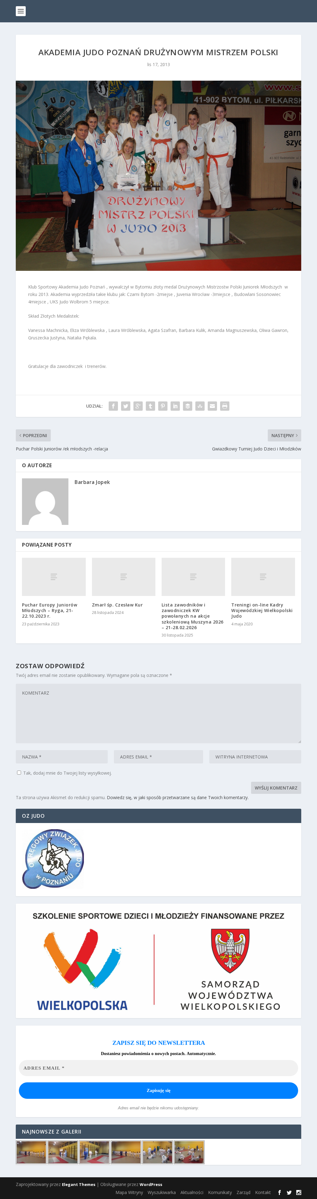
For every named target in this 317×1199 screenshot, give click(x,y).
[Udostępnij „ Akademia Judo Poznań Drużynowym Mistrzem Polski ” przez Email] (212, 406)
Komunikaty (220, 1192)
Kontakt (263, 1192)
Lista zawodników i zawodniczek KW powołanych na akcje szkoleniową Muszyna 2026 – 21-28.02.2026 (193, 616)
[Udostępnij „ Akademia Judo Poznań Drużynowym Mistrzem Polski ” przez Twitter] (125, 406)
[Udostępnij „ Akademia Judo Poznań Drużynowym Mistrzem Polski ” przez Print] (225, 406)
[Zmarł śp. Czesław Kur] (123, 577)
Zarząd (243, 1192)
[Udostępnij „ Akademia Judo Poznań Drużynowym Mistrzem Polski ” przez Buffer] (187, 406)
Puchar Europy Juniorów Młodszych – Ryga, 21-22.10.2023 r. (49, 610)
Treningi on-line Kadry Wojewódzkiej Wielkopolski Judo (262, 610)
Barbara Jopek (92, 482)
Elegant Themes (78, 1184)
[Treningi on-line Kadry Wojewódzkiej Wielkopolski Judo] (263, 577)
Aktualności (191, 1192)
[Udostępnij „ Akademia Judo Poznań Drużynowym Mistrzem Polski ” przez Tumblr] (150, 406)
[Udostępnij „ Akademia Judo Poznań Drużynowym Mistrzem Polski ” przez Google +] (138, 406)
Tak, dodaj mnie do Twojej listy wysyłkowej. (67, 773)
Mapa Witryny (129, 1192)
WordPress (151, 1184)
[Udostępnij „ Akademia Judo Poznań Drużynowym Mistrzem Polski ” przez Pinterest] (163, 406)
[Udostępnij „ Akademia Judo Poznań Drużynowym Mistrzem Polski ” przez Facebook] (113, 406)
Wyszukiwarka (162, 1192)
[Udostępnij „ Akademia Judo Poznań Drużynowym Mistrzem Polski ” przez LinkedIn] (175, 406)
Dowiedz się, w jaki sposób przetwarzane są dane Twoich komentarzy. (178, 797)
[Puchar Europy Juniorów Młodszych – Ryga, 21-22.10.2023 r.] (53, 577)
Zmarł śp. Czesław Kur (117, 605)
